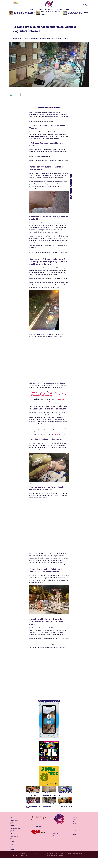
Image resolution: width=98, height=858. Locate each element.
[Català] (14, 2)
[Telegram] (48, 107)
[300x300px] (49, 760)
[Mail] (72, 821)
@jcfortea (41, 393)
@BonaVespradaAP (60, 393)
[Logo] (49, 4)
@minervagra (49, 394)
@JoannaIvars (56, 394)
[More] (59, 107)
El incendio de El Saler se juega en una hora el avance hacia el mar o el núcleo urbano (32, 794)
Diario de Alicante (54, 831)
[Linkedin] (54, 107)
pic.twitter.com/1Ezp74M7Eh (58, 431)
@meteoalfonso (34, 393)
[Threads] (72, 834)
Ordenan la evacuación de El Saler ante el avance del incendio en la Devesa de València (49, 805)
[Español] (17, 2)
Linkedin (74, 819)
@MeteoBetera (42, 394)
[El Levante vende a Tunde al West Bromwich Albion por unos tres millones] (65, 13)
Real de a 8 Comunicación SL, (37, 853)
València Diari (53, 835)
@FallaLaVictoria (48, 431)
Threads (74, 834)
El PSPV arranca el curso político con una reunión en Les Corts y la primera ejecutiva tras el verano (65, 805)
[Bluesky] (52, 107)
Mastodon (75, 832)
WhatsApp (75, 827)
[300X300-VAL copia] (49, 776)
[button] (10, 2)
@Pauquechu (46, 393)
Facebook (75, 815)
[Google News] (38, 107)
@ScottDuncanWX (35, 394)
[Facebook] (44, 107)
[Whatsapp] (40, 107)
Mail (73, 821)
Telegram (74, 823)
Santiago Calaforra (84, 90)
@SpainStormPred (51, 392)
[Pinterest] (58, 107)
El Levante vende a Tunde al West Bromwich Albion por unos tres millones (65, 794)
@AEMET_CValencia (35, 392)
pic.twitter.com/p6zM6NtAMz (45, 395)
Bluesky (74, 830)
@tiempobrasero (35, 395)
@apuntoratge (59, 392)
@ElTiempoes (52, 393)
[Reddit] (56, 107)
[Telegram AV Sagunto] (49, 739)
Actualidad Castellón (54, 833)
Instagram (75, 817)
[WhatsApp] (72, 828)
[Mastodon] (50, 107)
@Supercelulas (43, 392)
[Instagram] (42, 107)
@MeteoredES (62, 394)
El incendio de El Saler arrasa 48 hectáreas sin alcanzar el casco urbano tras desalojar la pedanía (51, 13)
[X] (46, 107)
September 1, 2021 (59, 434)
